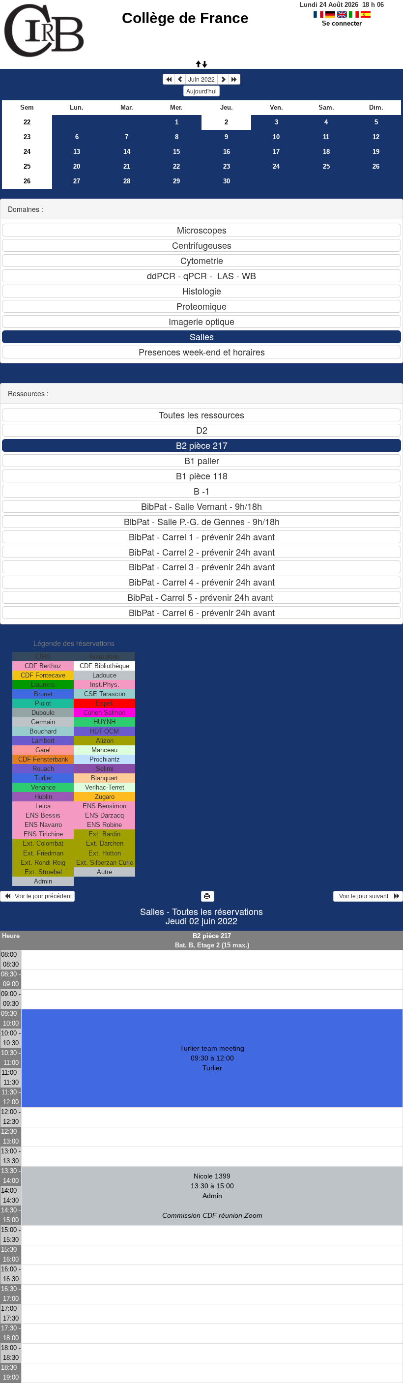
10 (276, 137)
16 (226, 151)
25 (27, 166)
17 (276, 151)
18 (326, 151)
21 (126, 166)
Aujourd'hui (201, 91)
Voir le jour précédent (41, 896)
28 (126, 181)
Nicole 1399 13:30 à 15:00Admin (212, 1195)
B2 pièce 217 (212, 936)
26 (376, 166)
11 (326, 137)
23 (27, 137)
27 (76, 181)
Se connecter (342, 23)
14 (126, 151)
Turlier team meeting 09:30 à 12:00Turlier (212, 1058)
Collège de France (185, 18)
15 (176, 151)
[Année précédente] (168, 79)
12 (376, 137)
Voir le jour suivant (365, 896)
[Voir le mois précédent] (180, 79)
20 (76, 166)
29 (176, 181)
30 (226, 181)
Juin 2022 (201, 79)
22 (27, 122)
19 (376, 151)
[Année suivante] (234, 79)
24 (27, 151)
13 (76, 151)
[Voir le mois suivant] (223, 79)
